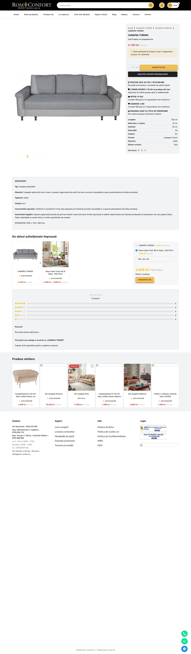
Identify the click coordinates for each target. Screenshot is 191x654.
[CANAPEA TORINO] (25, 254)
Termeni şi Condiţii (64, 445)
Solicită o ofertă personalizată (153, 74)
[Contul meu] (162, 5)
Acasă (130, 28)
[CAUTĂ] (150, 5)
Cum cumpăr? (62, 427)
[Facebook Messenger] (184, 649)
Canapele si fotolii (144, 28)
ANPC (100, 440)
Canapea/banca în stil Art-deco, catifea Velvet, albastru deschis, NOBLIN (109, 396)
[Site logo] (32, 5)
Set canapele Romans (53, 394)
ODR (100, 445)
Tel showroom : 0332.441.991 (25, 426)
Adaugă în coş (144, 280)
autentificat (30, 345)
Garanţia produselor (65, 440)
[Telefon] (184, 634)
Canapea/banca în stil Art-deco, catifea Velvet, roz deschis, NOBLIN (25, 396)
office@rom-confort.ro (21, 454)
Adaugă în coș (158, 67)
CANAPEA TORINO (25, 271)
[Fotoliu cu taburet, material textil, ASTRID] (165, 377)
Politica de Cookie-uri (108, 431)
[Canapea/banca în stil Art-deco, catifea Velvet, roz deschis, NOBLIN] (25, 377)
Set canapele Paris (81, 394)
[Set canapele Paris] (81, 377)
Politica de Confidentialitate (112, 436)
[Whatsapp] (184, 641)
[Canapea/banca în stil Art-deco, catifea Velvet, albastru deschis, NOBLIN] (109, 377)
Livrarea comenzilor (65, 431)
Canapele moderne (163, 28)
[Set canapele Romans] (53, 377)
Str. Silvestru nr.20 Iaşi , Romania (25, 451)
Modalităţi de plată (64, 436)
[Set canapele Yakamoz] (137, 377)
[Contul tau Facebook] (138, 150)
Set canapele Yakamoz (137, 394)
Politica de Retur (106, 427)
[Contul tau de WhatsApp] (145, 150)
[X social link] (142, 150)
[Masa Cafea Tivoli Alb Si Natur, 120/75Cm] (56, 254)
